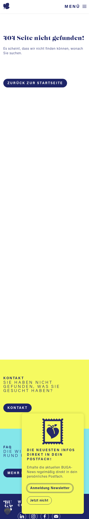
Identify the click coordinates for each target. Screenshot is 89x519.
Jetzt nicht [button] (39, 500)
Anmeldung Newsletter (50, 488)
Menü (72, 7)
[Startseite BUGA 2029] (44, 6)
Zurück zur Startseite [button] (35, 83)
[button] (17, 408)
